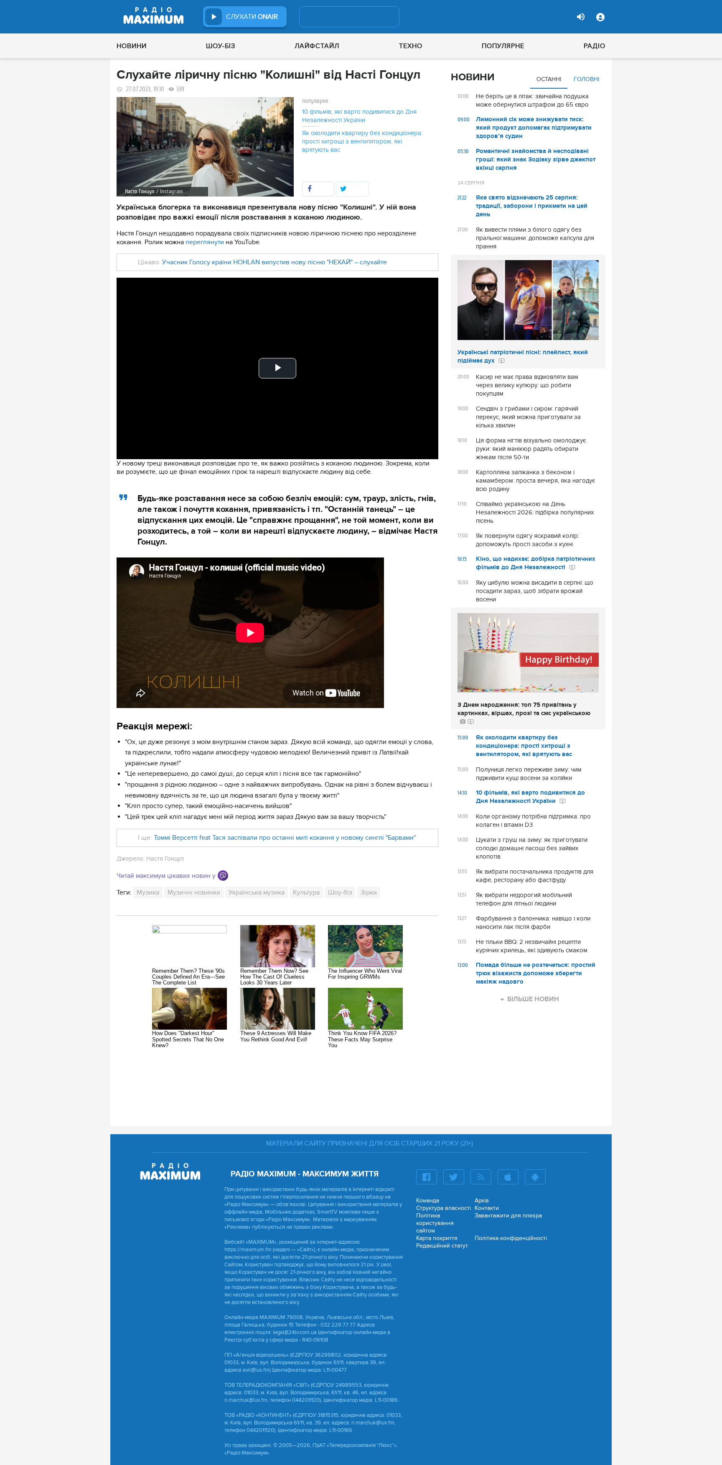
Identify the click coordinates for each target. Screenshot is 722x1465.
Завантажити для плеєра (508, 1215)
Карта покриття (437, 1238)
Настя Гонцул (165, 858)
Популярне (503, 46)
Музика (148, 892)
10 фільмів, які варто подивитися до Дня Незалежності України (359, 116)
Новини (132, 46)
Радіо (594, 46)
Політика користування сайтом (435, 1223)
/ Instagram (169, 191)
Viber (223, 875)
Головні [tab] (586, 79)
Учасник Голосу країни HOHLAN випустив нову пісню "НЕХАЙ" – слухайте (274, 262)
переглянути (206, 242)
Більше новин (533, 999)
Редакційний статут (442, 1245)
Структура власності (443, 1208)
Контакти (487, 1208)
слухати (252, 17)
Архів (482, 1200)
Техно (410, 46)
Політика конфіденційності (511, 1238)
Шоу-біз (220, 46)
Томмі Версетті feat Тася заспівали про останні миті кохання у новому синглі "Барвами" (285, 837)
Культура (306, 892)
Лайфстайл (317, 46)
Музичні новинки (194, 892)
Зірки (369, 892)
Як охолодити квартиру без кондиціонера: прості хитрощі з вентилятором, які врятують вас (362, 141)
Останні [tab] (548, 79)
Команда (427, 1200)
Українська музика (257, 892)
